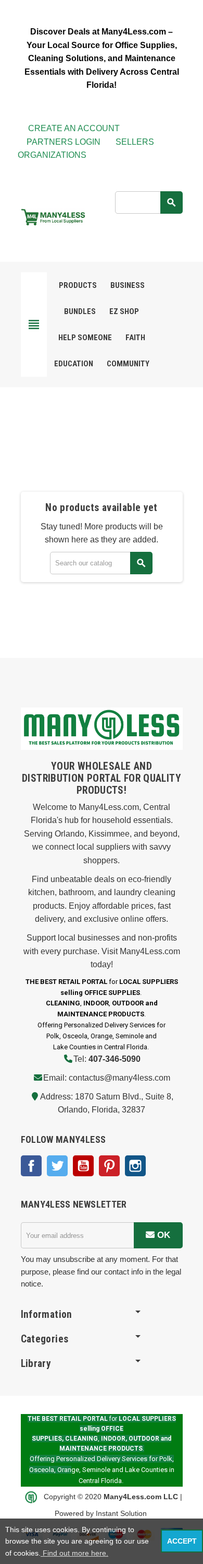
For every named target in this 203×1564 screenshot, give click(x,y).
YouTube (83, 1165)
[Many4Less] (53, 216)
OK (162, 1235)
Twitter (57, 1165)
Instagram (135, 1165)
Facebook (31, 1165)
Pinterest (109, 1165)
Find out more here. (74, 1553)
